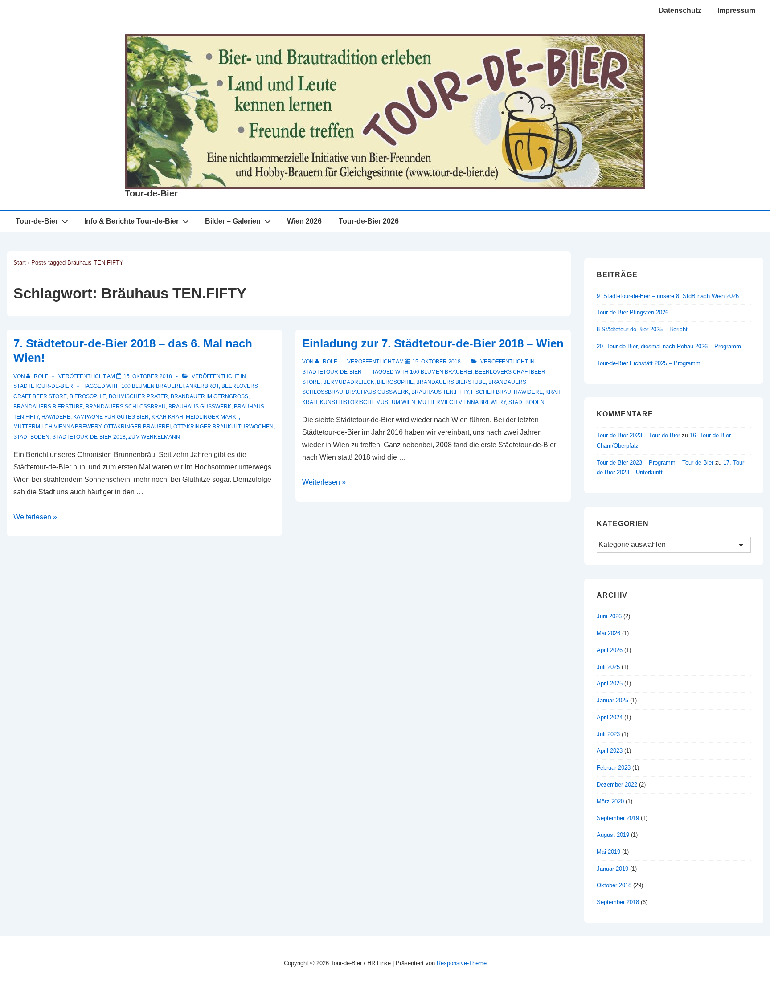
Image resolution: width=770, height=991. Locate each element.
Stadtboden (31, 437)
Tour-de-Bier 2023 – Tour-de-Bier (638, 435)
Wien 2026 (304, 221)
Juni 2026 (609, 616)
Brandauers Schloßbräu (126, 407)
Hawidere (55, 417)
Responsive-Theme (462, 963)
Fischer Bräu (491, 392)
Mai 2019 (608, 851)
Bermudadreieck (348, 382)
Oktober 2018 (614, 885)
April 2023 (610, 750)
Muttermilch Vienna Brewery (57, 427)
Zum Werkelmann (154, 437)
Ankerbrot (202, 386)
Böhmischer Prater (138, 396)
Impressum (736, 10)
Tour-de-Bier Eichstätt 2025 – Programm (648, 363)
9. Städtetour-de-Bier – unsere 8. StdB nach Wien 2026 (668, 296)
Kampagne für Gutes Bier (111, 417)
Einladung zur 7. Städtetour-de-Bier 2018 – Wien (433, 343)
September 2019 (618, 818)
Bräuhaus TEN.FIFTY (439, 392)
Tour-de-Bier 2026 (369, 221)
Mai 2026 (608, 633)
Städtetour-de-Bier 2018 (89, 437)
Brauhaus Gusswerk (199, 407)
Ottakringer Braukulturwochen (223, 427)
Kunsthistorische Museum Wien (367, 402)
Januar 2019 (612, 868)
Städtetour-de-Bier (43, 386)
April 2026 (610, 650)
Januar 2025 (612, 700)
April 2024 (610, 717)
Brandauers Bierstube (48, 407)
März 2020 (610, 801)
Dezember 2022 (617, 784)
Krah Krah (167, 417)
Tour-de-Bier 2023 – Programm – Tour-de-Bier (655, 462)
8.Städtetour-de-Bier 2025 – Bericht (642, 329)
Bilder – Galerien (233, 221)
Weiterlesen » (35, 517)
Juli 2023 (608, 734)
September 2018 (618, 902)
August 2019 (613, 835)
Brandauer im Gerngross (209, 396)
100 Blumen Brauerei (152, 386)
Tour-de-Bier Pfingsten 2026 (632, 312)
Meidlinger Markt (212, 417)
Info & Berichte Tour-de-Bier (131, 221)
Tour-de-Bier (151, 193)
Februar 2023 (614, 767)
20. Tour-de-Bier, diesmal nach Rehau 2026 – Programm (669, 346)
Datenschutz (680, 10)
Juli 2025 (608, 667)
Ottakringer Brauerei (137, 427)
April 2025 (610, 683)
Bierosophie (88, 396)
